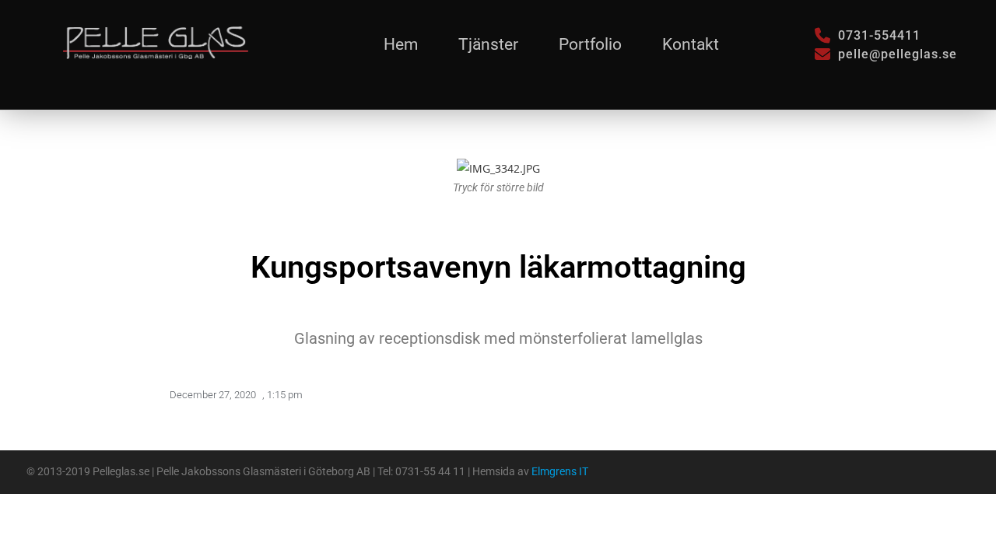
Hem (401, 44)
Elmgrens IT (559, 471)
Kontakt (690, 44)
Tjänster (488, 44)
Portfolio (590, 44)
